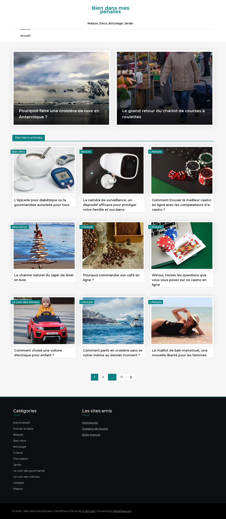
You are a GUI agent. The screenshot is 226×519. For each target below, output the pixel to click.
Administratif (21, 422)
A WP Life (88, 511)
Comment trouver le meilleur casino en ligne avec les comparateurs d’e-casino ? (181, 205)
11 (121, 377)
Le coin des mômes (25, 302)
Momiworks (90, 422)
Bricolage (19, 446)
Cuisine (18, 452)
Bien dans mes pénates (110, 9)
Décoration (20, 227)
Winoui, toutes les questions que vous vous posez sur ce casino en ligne (179, 280)
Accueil (25, 35)
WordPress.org (122, 511)
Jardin (17, 464)
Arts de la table (23, 428)
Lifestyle (156, 152)
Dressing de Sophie (95, 428)
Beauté (18, 434)
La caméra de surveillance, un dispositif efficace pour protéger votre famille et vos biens (109, 205)
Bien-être (18, 152)
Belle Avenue (91, 434)
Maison (86, 152)
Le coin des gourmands (29, 470)
